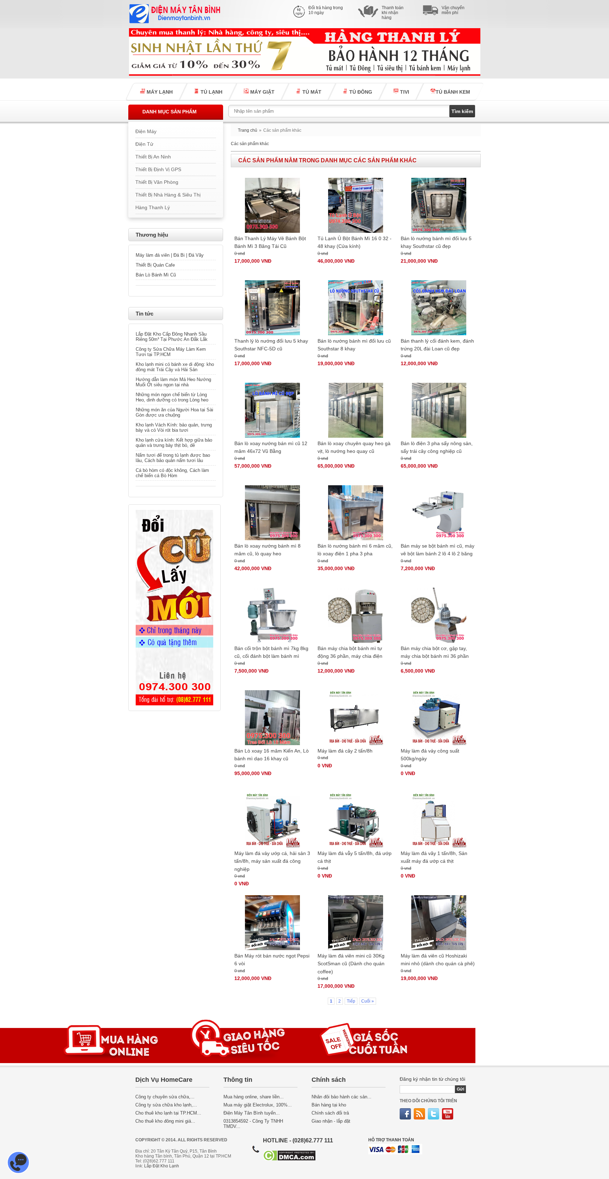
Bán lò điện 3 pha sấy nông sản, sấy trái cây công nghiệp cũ (437, 447)
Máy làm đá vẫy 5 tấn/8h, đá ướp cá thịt (355, 857)
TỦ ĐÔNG (360, 92)
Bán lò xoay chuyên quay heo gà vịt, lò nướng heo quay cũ (354, 447)
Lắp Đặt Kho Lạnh (161, 1166)
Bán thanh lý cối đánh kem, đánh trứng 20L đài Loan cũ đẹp (437, 344)
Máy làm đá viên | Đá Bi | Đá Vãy (170, 255)
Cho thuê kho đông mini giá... (165, 1121)
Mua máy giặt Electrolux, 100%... (257, 1105)
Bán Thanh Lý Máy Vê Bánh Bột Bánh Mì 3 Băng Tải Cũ (270, 242)
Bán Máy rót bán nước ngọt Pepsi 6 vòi (271, 959)
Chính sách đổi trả (330, 1113)
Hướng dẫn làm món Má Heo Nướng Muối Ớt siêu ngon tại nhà (173, 382)
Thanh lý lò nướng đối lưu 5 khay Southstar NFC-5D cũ (271, 344)
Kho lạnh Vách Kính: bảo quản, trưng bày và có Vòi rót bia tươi (174, 427)
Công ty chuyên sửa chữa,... (165, 1096)
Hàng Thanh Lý (152, 207)
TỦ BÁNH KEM (453, 92)
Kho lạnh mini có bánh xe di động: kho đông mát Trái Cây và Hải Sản (175, 367)
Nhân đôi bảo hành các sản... (341, 1096)
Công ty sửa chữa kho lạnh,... (166, 1105)
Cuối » (367, 1001)
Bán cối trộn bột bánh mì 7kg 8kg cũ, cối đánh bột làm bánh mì (271, 652)
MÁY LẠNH (159, 92)
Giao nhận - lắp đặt (331, 1121)
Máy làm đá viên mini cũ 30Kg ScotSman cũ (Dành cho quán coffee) (351, 963)
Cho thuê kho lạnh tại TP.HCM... (168, 1113)
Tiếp (351, 1001)
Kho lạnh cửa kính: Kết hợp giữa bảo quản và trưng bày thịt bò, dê (174, 442)
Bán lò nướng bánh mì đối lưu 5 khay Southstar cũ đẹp (436, 242)
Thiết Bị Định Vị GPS (158, 169)
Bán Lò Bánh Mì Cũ (156, 274)
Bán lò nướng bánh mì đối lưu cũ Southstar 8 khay (354, 344)
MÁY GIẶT (262, 92)
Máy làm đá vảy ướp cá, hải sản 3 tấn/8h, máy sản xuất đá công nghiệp (272, 861)
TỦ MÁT (311, 92)
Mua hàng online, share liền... (253, 1096)
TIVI (404, 92)
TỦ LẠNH (210, 92)
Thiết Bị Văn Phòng (156, 182)
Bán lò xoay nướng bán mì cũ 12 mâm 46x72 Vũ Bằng (270, 447)
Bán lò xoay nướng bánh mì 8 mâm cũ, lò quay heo (267, 549)
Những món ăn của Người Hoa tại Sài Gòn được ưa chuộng (174, 412)
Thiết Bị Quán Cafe (155, 265)
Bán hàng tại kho (329, 1105)
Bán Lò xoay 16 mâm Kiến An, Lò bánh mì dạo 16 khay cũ (271, 754)
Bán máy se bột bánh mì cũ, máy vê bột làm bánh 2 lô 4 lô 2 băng (437, 549)
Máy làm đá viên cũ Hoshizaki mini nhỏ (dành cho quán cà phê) (438, 959)
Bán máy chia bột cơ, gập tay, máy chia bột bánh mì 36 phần (435, 652)
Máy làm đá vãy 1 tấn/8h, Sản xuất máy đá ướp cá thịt (434, 857)
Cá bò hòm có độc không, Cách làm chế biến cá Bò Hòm (172, 473)
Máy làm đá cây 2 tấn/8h (345, 751)
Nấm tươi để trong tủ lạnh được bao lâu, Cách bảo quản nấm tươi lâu (173, 458)
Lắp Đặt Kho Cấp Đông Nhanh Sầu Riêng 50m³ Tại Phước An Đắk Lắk (172, 336)
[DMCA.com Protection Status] (289, 1159)
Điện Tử (144, 144)
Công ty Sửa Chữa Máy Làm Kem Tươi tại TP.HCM (171, 352)
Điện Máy (145, 131)
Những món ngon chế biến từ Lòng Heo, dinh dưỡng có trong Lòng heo (172, 397)
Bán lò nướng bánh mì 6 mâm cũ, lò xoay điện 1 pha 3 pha (355, 549)
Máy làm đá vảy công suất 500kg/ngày (430, 754)
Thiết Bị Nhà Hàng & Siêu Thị (168, 195)
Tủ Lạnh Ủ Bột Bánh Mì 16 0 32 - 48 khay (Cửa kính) (355, 242)
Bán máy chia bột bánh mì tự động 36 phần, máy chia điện (350, 652)
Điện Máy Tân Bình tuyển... (251, 1113)
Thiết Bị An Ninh (153, 157)
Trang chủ (247, 130)
